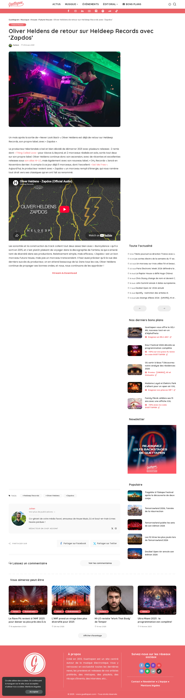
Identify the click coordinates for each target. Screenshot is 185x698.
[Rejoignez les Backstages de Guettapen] (152, 450)
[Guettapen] (16, 4)
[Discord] (96, 11)
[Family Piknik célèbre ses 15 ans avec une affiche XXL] (135, 403)
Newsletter (149, 681)
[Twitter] (112, 528)
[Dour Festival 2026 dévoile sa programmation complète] (135, 350)
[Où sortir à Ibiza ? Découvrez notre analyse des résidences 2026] (135, 369)
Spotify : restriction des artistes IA (152, 293)
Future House (17, 25)
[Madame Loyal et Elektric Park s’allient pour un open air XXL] (135, 387)
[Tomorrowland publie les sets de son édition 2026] (135, 524)
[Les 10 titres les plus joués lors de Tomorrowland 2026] (135, 539)
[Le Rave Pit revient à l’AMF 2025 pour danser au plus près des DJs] (28, 600)
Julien (16, 45)
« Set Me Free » (99, 164)
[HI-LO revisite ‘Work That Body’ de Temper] (114, 600)
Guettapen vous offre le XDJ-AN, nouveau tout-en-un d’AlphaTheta (160, 330)
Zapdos (70, 496)
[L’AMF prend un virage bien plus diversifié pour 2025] (71, 600)
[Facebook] (68, 11)
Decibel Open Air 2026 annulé (150, 288)
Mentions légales (150, 685)
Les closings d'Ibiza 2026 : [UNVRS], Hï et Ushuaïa (159, 298)
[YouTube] (89, 11)
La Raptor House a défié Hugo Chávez (154, 273)
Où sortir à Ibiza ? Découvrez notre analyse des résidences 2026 (160, 365)
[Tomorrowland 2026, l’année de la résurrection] (135, 510)
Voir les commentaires (100, 563)
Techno (102, 612)
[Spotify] (102, 11)
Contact (135, 681)
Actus (15, 612)
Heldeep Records (31, 496)
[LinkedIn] (82, 11)
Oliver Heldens (53, 496)
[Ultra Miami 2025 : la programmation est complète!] (157, 600)
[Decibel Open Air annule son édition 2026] (135, 553)
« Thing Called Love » (26, 152)
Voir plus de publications (41, 512)
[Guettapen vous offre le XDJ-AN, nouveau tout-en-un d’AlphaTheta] (135, 332)
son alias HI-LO (33, 160)
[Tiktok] (116, 11)
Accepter (34, 692)
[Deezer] (109, 11)
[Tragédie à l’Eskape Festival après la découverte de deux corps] (135, 495)
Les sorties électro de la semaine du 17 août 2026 (158, 258)
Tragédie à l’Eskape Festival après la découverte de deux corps (159, 495)
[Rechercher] (174, 4)
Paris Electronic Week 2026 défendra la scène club (160, 268)
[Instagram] (75, 11)
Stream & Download (64, 273)
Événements (30, 612)
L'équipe (162, 681)
